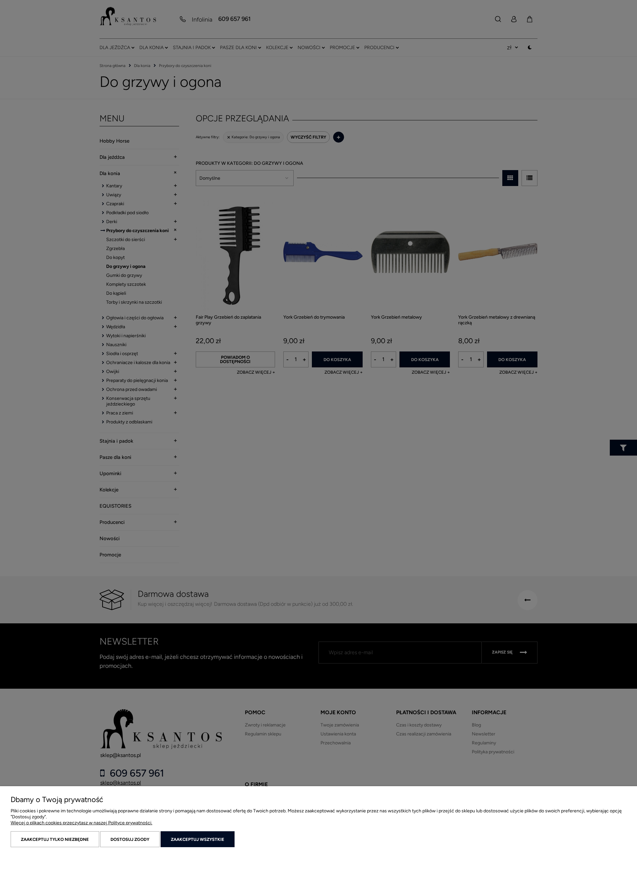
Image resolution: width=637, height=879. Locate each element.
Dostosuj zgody (129, 839)
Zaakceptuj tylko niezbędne (55, 839)
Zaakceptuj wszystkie (197, 839)
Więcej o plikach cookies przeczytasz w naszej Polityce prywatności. (81, 823)
